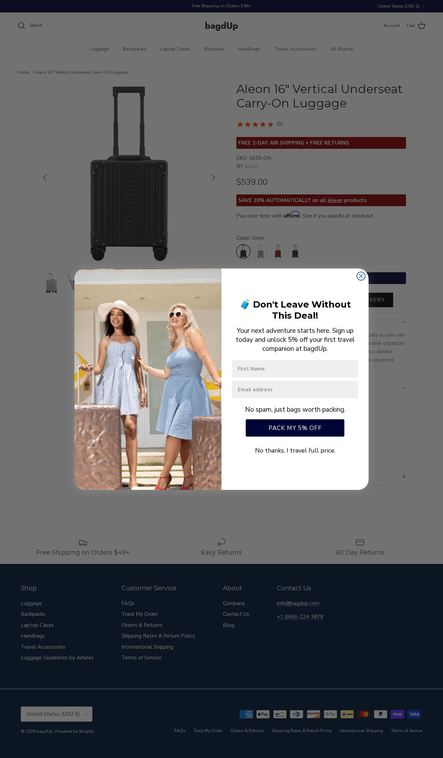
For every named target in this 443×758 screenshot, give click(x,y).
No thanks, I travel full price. (295, 450)
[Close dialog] (361, 276)
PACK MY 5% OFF (295, 428)
